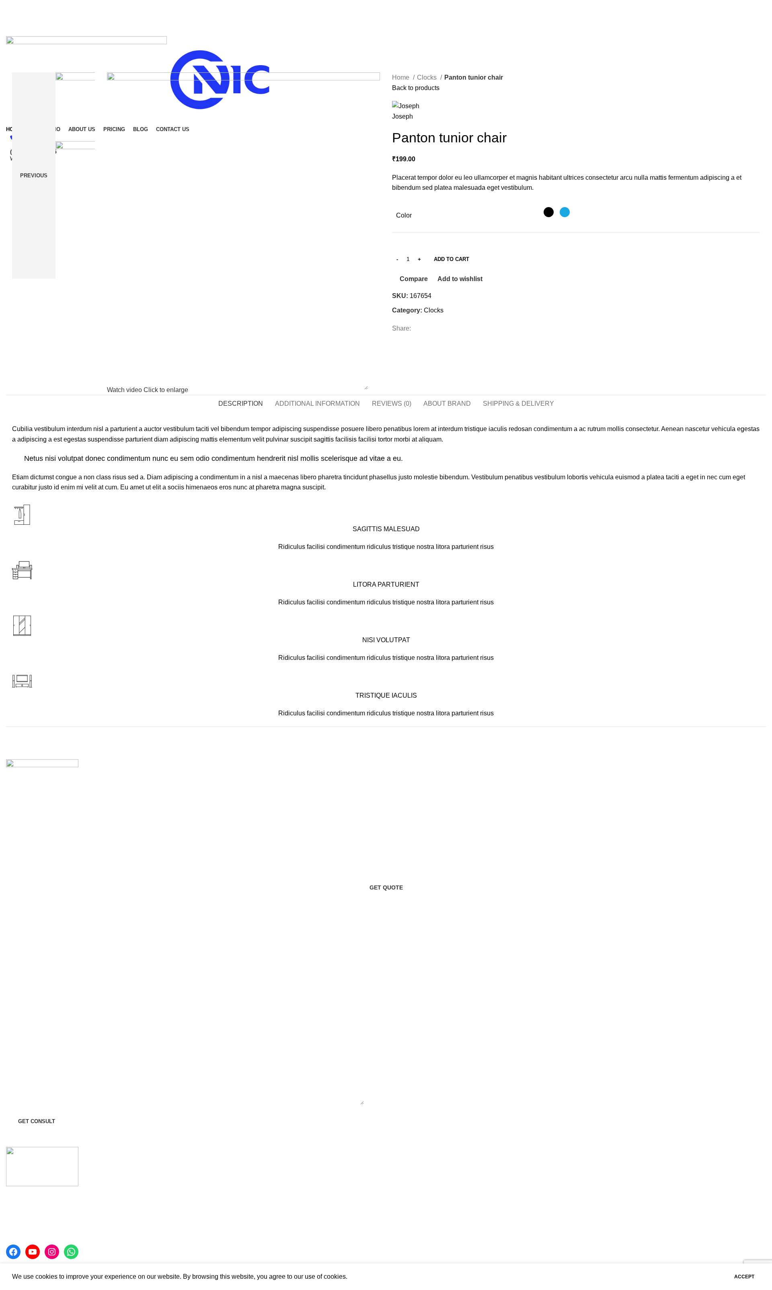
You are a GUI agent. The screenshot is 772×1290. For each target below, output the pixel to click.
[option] (85, 106)
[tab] (240, 403)
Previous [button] (33, 176)
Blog (398, 1223)
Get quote (386, 887)
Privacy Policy (605, 1197)
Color (404, 215)
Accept (744, 1277)
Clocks (427, 77)
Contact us (407, 1207)
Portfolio (404, 1238)
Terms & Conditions (613, 1212)
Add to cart (451, 259)
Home (401, 77)
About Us (405, 1192)
